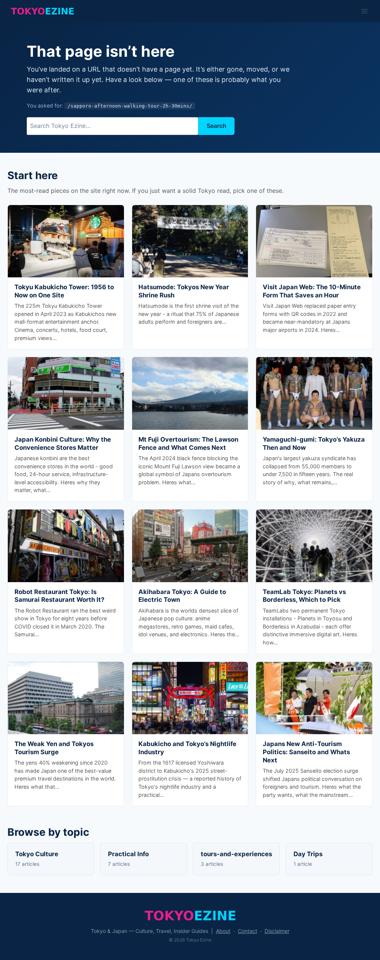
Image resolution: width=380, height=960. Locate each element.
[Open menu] (364, 11)
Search (216, 125)
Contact (247, 931)
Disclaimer (277, 931)
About (223, 931)
